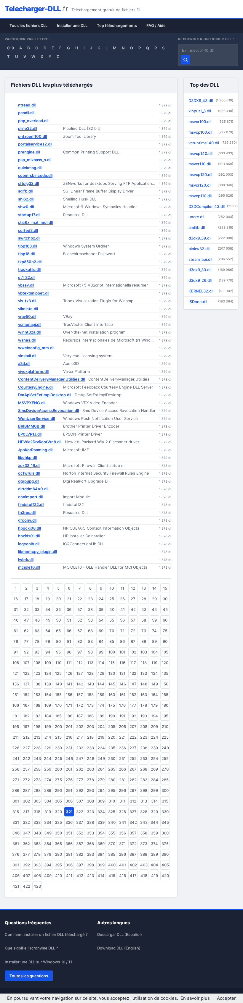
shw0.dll (26, 206)
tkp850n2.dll (29, 261)
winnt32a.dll (29, 332)
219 (101, 737)
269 (154, 769)
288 (37, 790)
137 (26, 684)
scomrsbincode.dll (35, 175)
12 (133, 588)
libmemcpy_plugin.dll (37, 551)
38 (90, 609)
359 (154, 833)
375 (165, 843)
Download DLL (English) (118, 948)
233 (90, 747)
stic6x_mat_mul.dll (35, 222)
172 (79, 705)
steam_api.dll (210, 259)
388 (143, 854)
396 (69, 865)
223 (143, 737)
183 (37, 716)
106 (15, 662)
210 (165, 726)
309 (101, 801)
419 (154, 875)
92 (26, 652)
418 (143, 875)
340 (112, 822)
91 (16, 652)
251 (122, 758)
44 (154, 609)
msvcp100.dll (210, 132)
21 (69, 598)
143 (90, 684)
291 (69, 790)
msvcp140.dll (210, 153)
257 (26, 769)
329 (154, 811)
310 (111, 801)
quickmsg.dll (29, 167)
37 (79, 609)
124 (47, 673)
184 (47, 716)
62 (26, 630)
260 (58, 769)
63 (37, 630)
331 (15, 822)
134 (154, 673)
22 (79, 598)
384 (101, 854)
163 (143, 694)
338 (90, 822)
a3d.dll (24, 363)
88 (143, 641)
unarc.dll (210, 216)
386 (122, 854)
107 (26, 662)
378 (37, 854)
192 (133, 716)
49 (47, 620)
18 (37, 598)
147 (133, 684)
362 (26, 843)
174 (101, 705)
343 (144, 822)
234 (101, 747)
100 (111, 652)
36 (69, 609)
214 (47, 737)
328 (143, 811)
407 (26, 875)
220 (111, 737)
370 (111, 843)
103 (143, 652)
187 (79, 716)
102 (133, 652)
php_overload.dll (33, 120)
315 (165, 801)
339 (101, 822)
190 (111, 716)
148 (143, 684)
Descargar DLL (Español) (119, 934)
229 (47, 747)
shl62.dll (25, 199)
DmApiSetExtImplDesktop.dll (44, 394)
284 (154, 779)
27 (133, 598)
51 (69, 620)
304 (48, 801)
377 (26, 854)
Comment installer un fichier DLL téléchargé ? (46, 934)
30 (165, 598)
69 (101, 630)
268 (143, 769)
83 (90, 641)
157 (79, 694)
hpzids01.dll (29, 535)
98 (90, 652)
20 (58, 598)
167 (26, 705)
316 (15, 811)
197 (26, 726)
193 (143, 716)
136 (15, 684)
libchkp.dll (27, 457)
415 (111, 875)
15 (165, 588)
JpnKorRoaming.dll (35, 449)
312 (133, 801)
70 (111, 630)
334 (48, 822)
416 (122, 875)
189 (101, 716)
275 (58, 779)
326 (122, 811)
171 (69, 705)
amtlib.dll (210, 227)
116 (122, 662)
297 (133, 790)
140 (58, 684)
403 (144, 865)
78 (37, 641)
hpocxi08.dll (29, 528)
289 (47, 790)
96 (69, 652)
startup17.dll (29, 214)
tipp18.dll (26, 253)
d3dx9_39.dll (210, 238)
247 (80, 758)
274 (47, 779)
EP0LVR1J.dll (29, 434)
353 (90, 833)
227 (26, 747)
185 (58, 716)
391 (15, 865)
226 (15, 747)
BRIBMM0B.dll (31, 426)
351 (69, 833)
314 (154, 801)
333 (37, 822)
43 (143, 609)
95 (58, 652)
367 (79, 843)
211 (16, 737)
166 (15, 705)
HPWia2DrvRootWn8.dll (39, 441)
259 (47, 769)
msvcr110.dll (210, 163)
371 (122, 843)
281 (122, 779)
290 (58, 790)
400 (112, 865)
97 (79, 652)
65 (58, 630)
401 (122, 865)
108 (37, 662)
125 (58, 673)
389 (154, 854)
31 (16, 609)
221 (122, 737)
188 (90, 716)
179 (154, 705)
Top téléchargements (117, 25)
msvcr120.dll (210, 185)
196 (15, 726)
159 (101, 694)
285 (165, 779)
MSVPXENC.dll (31, 402)
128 (90, 673)
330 (165, 811)
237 (133, 747)
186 (69, 716)
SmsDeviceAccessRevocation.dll (48, 410)
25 (111, 598)
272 (26, 779)
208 (143, 726)
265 (111, 769)
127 (79, 673)
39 (101, 609)
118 (144, 662)
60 (165, 620)
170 (58, 705)
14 (154, 588)
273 (37, 779)
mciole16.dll (29, 567)
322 (79, 811)
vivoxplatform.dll (33, 371)
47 (26, 620)
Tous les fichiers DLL (28, 25)
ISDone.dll (210, 301)
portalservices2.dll (35, 144)
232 (79, 747)
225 (165, 737)
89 (154, 641)
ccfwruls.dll (29, 473)
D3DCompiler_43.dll (213, 206)
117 (133, 662)
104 (154, 652)
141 (69, 684)
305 (58, 801)
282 (133, 779)
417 (133, 875)
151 (16, 694)
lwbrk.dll (25, 559)
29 (154, 598)
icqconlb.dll (28, 543)
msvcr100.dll (210, 121)
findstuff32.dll (31, 504)
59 (154, 620)
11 (122, 588)
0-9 (10, 48)
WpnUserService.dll (36, 418)
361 (15, 843)
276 (69, 779)
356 (122, 833)
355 (111, 833)
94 (47, 652)
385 (111, 854)
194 (154, 716)
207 (133, 726)
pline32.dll (27, 128)
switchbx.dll (29, 238)
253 (143, 758)
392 (26, 865)
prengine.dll (29, 152)
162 (133, 694)
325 (111, 811)
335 (58, 822)
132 (133, 673)
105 (165, 652)
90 (165, 641)
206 (122, 726)
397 (79, 865)
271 (15, 779)
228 (37, 747)
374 (154, 843)
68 (90, 630)
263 (90, 769)
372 (133, 843)
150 (165, 684)
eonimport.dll (30, 496)
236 (122, 747)
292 (79, 790)
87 (133, 641)
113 (90, 662)
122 (26, 673)
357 (133, 833)
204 (101, 726)
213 (37, 737)
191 (122, 716)
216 (69, 737)
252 (133, 758)
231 (69, 747)
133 (143, 673)
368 (90, 843)
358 (143, 833)
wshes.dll (27, 340)
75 (165, 630)
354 (101, 833)
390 (165, 854)
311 (122, 801)
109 (47, 662)
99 (101, 652)
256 (15, 769)
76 (15, 641)
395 (58, 865)
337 (79, 822)
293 (90, 790)
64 (47, 630)
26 (122, 598)
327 (133, 811)
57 (133, 620)
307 (79, 801)
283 (143, 779)
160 (111, 694)
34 (47, 609)
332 (26, 822)
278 (90, 779)
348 (37, 833)
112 (80, 662)
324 (101, 811)
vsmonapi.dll (29, 324)
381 (69, 854)
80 (58, 641)
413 (90, 875)
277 (79, 779)
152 (26, 694)
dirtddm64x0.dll (33, 488)
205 (111, 726)
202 (79, 726)
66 (69, 630)
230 (58, 747)
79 (47, 641)
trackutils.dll (29, 269)
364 (48, 843)
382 (79, 854)
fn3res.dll (27, 512)
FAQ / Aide (156, 25)
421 (15, 886)
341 (122, 822)
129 (101, 673)
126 (69, 673)
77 (26, 641)
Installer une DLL (72, 25)
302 (26, 801)
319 (47, 811)
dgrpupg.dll (28, 481)
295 (111, 790)
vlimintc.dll (28, 308)
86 (122, 641)
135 (165, 673)
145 (111, 684)
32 (26, 609)
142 (79, 684)
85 (111, 641)
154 (47, 694)
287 (26, 790)
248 (90, 758)
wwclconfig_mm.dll (36, 347)
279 (101, 779)
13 (144, 588)
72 (133, 630)
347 (26, 833)
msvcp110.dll (210, 195)
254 (154, 758)
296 (122, 790)
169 (47, 705)
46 (15, 620)
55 (111, 620)
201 (69, 726)
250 (111, 758)
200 (58, 726)
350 (58, 833)
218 (90, 737)
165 (165, 694)
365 (58, 843)
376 (15, 854)
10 (112, 588)
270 (165, 769)
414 (101, 875)
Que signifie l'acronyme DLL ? (31, 948)
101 (122, 652)
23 (90, 598)
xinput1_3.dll (210, 111)
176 (122, 705)
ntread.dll (27, 105)
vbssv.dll (26, 285)
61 (16, 630)
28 (143, 598)
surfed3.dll (28, 230)
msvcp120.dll (210, 174)
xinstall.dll (27, 355)
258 (37, 769)
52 (79, 620)
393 (37, 865)
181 (16, 716)
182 (26, 716)
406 (16, 875)
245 (58, 758)
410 (58, 875)
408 (37, 875)
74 (154, 630)
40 (111, 609)
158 (90, 694)
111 (69, 662)
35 (58, 609)
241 (15, 758)
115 (112, 662)
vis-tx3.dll (27, 300)
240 (165, 747)
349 (48, 833)
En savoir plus (195, 998)
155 (58, 694)
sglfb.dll (25, 191)
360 (165, 833)
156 (69, 694)
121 (16, 673)
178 (143, 705)
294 (101, 790)
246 (69, 758)
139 (47, 684)
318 (37, 811)
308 (90, 801)
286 (15, 790)
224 (154, 737)
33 (37, 609)
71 (122, 630)
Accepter (226, 998)
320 (58, 811)
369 (101, 843)
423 (37, 886)
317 (26, 811)
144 (101, 684)
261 (69, 769)
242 (26, 758)
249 (101, 758)
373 (143, 843)
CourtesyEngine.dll (35, 387)
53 (90, 620)
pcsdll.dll (26, 112)
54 (101, 620)
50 (58, 620)
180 (165, 705)
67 (79, 630)
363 (37, 843)
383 (90, 854)
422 (26, 886)
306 (69, 801)
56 (122, 620)
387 (133, 854)
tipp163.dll (27, 246)
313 (143, 801)
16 (16, 598)
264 (101, 769)
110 (58, 662)
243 (37, 758)
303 (37, 801)
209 (154, 726)
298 (143, 790)
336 (69, 822)
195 (165, 716)
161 (122, 694)
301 (15, 801)
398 (90, 865)
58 (143, 620)
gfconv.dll (27, 520)
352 (79, 833)
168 (37, 705)
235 (111, 747)
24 (101, 598)
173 (90, 705)
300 (165, 790)
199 (47, 726)
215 (58, 737)
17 (26, 598)
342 (133, 822)
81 (69, 641)
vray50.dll (27, 316)
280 (111, 779)
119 (154, 662)
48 (37, 620)
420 (165, 875)
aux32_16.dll (29, 465)
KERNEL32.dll (210, 291)
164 (154, 694)
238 (143, 747)
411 (69, 875)
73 (143, 630)
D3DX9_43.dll (210, 100)
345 (165, 822)
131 (122, 673)
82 (79, 641)
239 (154, 747)
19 (48, 598)
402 (133, 865)
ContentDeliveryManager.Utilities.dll (51, 379)
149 (154, 684)
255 (165, 758)
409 (48, 875)
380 (58, 854)
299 (154, 790)
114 (101, 662)
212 (26, 737)
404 (154, 865)
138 (37, 684)
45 (165, 609)
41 (122, 609)
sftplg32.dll (28, 183)
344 (154, 822)
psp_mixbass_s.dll (34, 159)
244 (48, 758)
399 (101, 865)
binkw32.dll (210, 248)
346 (16, 833)
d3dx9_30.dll (210, 269)
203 (90, 726)
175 (111, 705)
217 (79, 737)
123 (37, 673)
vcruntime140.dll (212, 142)
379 (47, 854)
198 (37, 726)
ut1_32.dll (26, 277)
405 (165, 865)
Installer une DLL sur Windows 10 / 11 (38, 962)
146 (122, 684)
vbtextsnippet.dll (33, 293)
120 (165, 662)
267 (133, 769)
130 (111, 673)
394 (48, 865)
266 (122, 769)
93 (37, 652)
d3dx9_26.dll (210, 280)
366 (69, 843)
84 (101, 641)
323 (90, 811)
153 (37, 694)
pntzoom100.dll (32, 136)
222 (133, 737)
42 (133, 609)
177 (133, 705)
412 (79, 875)
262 (79, 769)
